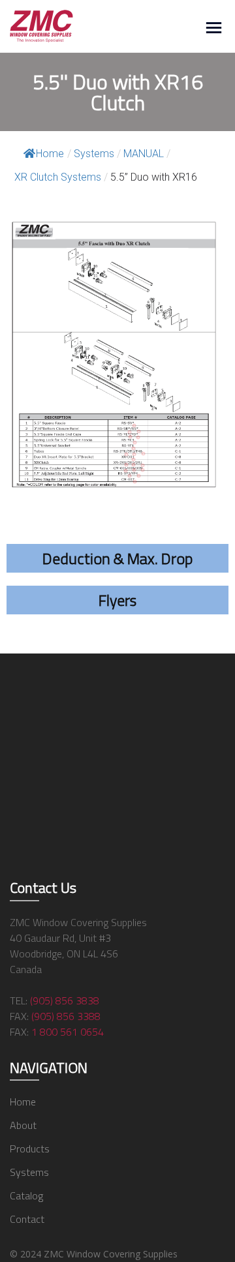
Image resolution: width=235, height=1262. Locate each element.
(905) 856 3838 (64, 1000)
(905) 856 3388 (66, 1016)
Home (50, 153)
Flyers (117, 600)
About (23, 1125)
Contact (27, 1219)
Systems (29, 1172)
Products (30, 1148)
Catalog (26, 1195)
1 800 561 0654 (67, 1032)
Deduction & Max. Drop (117, 558)
